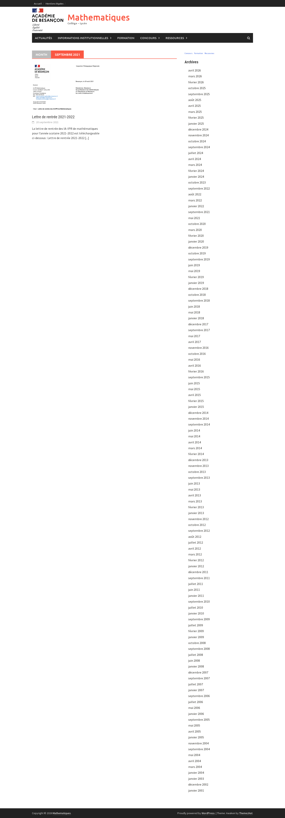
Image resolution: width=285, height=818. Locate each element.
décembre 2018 (198, 289)
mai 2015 (194, 389)
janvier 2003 (196, 779)
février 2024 (196, 171)
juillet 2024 (195, 153)
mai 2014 (194, 436)
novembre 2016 (198, 348)
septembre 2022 (199, 188)
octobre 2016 (197, 354)
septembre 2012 (199, 531)
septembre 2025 (199, 94)
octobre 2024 (197, 141)
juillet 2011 (195, 584)
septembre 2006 (199, 696)
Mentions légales (54, 3)
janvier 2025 (196, 123)
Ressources (175, 38)
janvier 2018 (196, 318)
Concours (148, 38)
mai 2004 (194, 755)
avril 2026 (194, 70)
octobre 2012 (197, 525)
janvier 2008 (196, 666)
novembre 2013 (198, 466)
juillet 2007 (195, 684)
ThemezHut (245, 813)
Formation (125, 38)
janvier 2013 (196, 513)
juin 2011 (194, 590)
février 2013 (196, 507)
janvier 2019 (196, 283)
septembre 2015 (199, 377)
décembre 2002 (198, 784)
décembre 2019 (198, 247)
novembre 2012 (198, 519)
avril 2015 (194, 395)
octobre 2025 (197, 88)
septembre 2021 (199, 212)
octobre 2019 (197, 253)
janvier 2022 (196, 206)
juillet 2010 (195, 607)
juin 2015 (194, 383)
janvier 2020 (196, 241)
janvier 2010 (196, 613)
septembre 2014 (199, 424)
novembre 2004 (198, 743)
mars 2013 (195, 501)
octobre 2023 (197, 182)
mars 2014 (195, 448)
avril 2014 (194, 442)
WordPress (208, 813)
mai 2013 (194, 489)
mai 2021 (194, 218)
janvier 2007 (196, 690)
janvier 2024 (196, 176)
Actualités (43, 38)
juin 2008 (194, 660)
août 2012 (194, 537)
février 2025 (196, 117)
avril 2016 (194, 365)
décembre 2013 (198, 460)
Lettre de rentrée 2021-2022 (53, 117)
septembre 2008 (199, 649)
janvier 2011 (196, 596)
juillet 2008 (195, 655)
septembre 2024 (199, 147)
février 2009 (196, 631)
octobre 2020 (197, 224)
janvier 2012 (196, 566)
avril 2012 (194, 548)
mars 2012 (195, 554)
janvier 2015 (196, 407)
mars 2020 (195, 230)
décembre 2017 (198, 324)
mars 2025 (195, 112)
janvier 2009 (196, 637)
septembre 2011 (199, 578)
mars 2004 (195, 767)
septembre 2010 (199, 601)
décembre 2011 (198, 572)
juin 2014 (194, 430)
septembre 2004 (199, 749)
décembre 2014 (198, 413)
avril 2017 (194, 342)
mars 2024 (195, 165)
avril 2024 (194, 159)
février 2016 (196, 371)
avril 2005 (194, 731)
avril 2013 (194, 495)
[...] (87, 138)
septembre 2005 (199, 719)
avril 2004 (194, 761)
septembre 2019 (199, 259)
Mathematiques (98, 17)
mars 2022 (195, 200)
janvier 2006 (196, 714)
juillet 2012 (195, 542)
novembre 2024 (198, 135)
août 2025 (194, 100)
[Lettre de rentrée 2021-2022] (66, 87)
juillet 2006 (195, 702)
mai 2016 (194, 359)
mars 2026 (195, 76)
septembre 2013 (199, 477)
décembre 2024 (198, 129)
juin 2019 (194, 265)
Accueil (38, 3)
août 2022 (194, 194)
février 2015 (196, 401)
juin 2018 (194, 306)
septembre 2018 (199, 300)
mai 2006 (194, 708)
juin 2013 (194, 483)
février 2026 (196, 82)
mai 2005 (194, 725)
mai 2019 (194, 271)
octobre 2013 (197, 472)
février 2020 (196, 236)
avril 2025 (194, 106)
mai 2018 (194, 312)
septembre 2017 (199, 330)
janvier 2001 (196, 790)
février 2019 (196, 277)
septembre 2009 (199, 619)
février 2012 (196, 560)
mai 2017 (194, 336)
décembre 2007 (198, 672)
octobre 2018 (197, 295)
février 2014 (196, 454)
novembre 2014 (198, 418)
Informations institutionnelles (83, 38)
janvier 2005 (196, 737)
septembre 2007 (199, 678)
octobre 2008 (197, 643)
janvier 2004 (196, 772)
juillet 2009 (195, 625)
